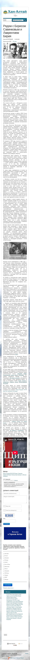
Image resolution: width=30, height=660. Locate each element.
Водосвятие (9, 604)
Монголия (6, 566)
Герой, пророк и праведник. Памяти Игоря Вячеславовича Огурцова (15, 382)
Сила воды (15, 601)
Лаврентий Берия (7, 475)
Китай (5, 562)
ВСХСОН (12, 473)
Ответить (16, 480)
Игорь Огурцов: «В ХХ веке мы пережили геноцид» (15, 390)
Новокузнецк (15, 475)
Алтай (8, 594)
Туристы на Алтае (11, 596)
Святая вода (10, 603)
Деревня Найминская (12, 611)
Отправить (6, 523)
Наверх (26, 653)
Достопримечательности (12, 614)
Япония (6, 579)
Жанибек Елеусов (16, 608)
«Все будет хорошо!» (14, 378)
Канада (6, 560)
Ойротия (19, 605)
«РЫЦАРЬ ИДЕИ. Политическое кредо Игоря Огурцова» (15, 374)
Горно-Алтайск (13, 612)
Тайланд (6, 573)
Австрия (6, 553)
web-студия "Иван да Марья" (17, 658)
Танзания (6, 571)
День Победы (15, 604)
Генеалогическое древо (12, 598)
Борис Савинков (18, 473)
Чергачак (19, 609)
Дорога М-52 (18, 594)
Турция (6, 575)
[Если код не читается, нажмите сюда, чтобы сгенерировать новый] (9, 515)
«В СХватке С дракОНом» (17, 430)
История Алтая (10, 609)
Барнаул (20, 475)
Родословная (13, 597)
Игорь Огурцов (6, 473)
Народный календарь (18, 603)
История (15, 41)
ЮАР (5, 577)
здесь (16, 354)
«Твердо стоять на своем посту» (15, 422)
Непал (6, 568)
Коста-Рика (7, 564)
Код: (4, 518)
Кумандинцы (10, 600)
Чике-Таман (12, 594)
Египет (6, 555)
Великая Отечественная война (15, 604)
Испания (6, 558)
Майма (15, 609)
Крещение (20, 601)
